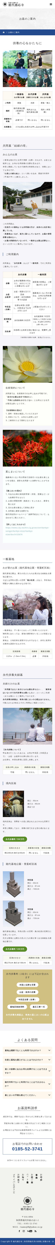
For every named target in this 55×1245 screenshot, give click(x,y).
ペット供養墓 (28, 1176)
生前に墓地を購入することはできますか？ (24, 1059)
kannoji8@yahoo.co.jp (31, 1227)
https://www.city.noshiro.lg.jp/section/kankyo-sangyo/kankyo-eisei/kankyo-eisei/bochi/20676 (27, 531)
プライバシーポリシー (14, 1182)
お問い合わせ (18, 1177)
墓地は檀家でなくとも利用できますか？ (23, 1050)
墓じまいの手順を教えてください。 (21, 1095)
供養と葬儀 (37, 1173)
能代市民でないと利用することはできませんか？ (25, 1084)
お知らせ (23, 1176)
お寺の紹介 (41, 1175)
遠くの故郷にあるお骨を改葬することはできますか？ (26, 1071)
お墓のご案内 (32, 1176)
